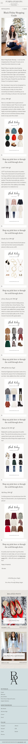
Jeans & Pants (4, 697)
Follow (3, 722)
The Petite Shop (4, 712)
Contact (2, 715)
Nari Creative (20, 742)
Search (2, 718)
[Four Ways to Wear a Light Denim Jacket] (14, 660)
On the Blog (4, 689)
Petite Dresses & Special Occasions (8, 699)
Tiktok (2, 732)
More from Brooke (6, 705)
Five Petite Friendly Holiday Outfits (14, 583)
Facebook (3, 729)
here (15, 159)
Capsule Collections (5, 701)
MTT (25, 742)
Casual (2, 692)
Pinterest (3, 735)
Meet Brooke (3, 709)
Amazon (16, 726)
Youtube (16, 732)
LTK (16, 729)
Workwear (3, 695)
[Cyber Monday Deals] (14, 625)
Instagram (3, 726)
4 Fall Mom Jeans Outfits (14, 578)
